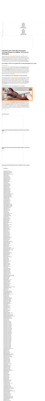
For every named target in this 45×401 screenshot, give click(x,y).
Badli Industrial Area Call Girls (7, 224)
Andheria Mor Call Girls (6, 192)
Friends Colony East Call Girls (7, 356)
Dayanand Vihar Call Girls (7, 299)
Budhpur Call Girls (6, 265)
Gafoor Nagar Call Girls (6, 358)
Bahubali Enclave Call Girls (7, 226)
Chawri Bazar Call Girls (6, 276)
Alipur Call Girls (5, 182)
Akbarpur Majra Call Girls (7, 178)
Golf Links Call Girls (6, 378)
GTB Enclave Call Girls (6, 391)
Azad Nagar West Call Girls (7, 215)
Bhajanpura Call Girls (6, 250)
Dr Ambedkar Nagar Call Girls (7, 318)
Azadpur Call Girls (6, 216)
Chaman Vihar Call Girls (6, 268)
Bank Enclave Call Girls (6, 234)
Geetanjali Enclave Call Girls (7, 369)
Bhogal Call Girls (5, 257)
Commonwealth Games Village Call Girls (9, 286)
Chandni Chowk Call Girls (7, 273)
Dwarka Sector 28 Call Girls (7, 340)
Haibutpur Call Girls (6, 399)
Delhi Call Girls (23, 27)
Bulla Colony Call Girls (6, 266)
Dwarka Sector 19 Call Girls (7, 333)
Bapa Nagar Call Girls (6, 236)
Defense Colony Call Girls (7, 301)
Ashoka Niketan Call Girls (7, 207)
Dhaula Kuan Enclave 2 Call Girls (8, 315)
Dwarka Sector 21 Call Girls (7, 336)
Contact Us (23, 26)
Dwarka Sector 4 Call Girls (7, 342)
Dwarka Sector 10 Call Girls (7, 322)
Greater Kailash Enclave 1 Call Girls (8, 387)
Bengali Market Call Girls (7, 245)
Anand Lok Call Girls (6, 188)
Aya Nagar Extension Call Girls (7, 213)
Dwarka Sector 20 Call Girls (7, 335)
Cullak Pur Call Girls (6, 289)
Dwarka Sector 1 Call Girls (7, 321)
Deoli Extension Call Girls (7, 305)
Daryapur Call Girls (6, 295)
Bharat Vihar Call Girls (6, 254)
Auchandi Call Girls (6, 211)
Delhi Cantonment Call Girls (7, 303)
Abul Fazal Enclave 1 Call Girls (7, 171)
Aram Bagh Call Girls (6, 197)
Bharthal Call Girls (6, 255)
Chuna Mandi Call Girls (6, 285)
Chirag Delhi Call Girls (6, 280)
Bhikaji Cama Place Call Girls (7, 256)
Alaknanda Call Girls (6, 180)
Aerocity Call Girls (6, 175)
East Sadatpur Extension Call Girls (8, 348)
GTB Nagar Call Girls (6, 392)
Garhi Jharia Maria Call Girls (7, 364)
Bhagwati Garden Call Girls (7, 247)
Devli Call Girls (5, 308)
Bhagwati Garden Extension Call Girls (8, 248)
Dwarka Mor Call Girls (6, 320)
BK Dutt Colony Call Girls (7, 260)
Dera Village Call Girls (6, 307)
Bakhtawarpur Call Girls (6, 229)
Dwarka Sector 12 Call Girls (7, 323)
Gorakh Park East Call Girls (7, 379)
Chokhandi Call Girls (6, 284)
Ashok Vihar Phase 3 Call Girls (7, 205)
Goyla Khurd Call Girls (6, 384)
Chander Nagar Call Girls (7, 271)
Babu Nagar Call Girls (6, 220)
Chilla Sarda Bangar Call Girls (7, 279)
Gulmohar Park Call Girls (7, 395)
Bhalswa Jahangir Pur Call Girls (7, 252)
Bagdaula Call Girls (6, 225)
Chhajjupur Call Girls (6, 277)
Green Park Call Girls (6, 389)
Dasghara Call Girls (6, 296)
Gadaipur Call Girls (6, 357)
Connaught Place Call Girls (7, 287)
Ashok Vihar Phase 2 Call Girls (7, 204)
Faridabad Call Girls (6, 349)
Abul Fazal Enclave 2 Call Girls (7, 172)
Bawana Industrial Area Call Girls (8, 241)
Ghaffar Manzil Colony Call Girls (8, 370)
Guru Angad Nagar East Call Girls (8, 396)
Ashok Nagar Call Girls (6, 202)
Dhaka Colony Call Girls (6, 309)
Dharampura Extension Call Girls (8, 312)
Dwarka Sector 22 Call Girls (7, 337)
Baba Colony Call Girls (6, 218)
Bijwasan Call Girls (6, 259)
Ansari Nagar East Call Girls (7, 194)
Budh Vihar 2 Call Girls (6, 264)
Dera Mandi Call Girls (6, 306)
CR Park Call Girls (6, 288)
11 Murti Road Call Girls (6, 170)
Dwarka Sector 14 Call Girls (7, 326)
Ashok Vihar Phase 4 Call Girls (7, 206)
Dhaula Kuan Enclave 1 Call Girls (8, 314)
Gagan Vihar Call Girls (6, 359)
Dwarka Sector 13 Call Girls (7, 325)
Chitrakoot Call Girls (6, 282)
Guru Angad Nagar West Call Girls (8, 397)
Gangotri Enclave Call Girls (7, 363)
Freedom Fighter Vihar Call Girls (8, 354)
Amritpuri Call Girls (6, 186)
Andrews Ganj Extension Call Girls (8, 193)
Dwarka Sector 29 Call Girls (7, 341)
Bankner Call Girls (6, 235)
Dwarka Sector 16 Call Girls (7, 327)
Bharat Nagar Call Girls (6, 253)
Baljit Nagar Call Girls (6, 233)
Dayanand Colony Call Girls (7, 298)
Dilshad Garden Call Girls (7, 316)
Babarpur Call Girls (6, 219)
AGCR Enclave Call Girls (7, 177)
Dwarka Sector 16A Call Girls (7, 328)
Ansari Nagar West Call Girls (7, 195)
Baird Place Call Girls (6, 227)
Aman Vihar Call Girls (6, 183)
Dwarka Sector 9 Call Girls (7, 346)
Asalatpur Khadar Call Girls (7, 200)
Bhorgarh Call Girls (6, 258)
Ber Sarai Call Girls (6, 246)
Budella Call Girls (5, 262)
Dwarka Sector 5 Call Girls (7, 343)
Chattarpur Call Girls (6, 274)
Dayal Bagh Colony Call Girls (7, 297)
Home (23, 23)
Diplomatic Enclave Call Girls (7, 317)
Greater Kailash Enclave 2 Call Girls (8, 388)
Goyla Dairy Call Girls (6, 383)
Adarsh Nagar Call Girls (6, 173)
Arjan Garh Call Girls (6, 198)
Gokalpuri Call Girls (6, 376)
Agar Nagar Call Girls (6, 176)
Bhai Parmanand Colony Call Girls (8, 249)
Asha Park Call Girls (6, 201)
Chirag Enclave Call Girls (7, 281)
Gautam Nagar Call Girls (6, 367)
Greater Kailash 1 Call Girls (7, 386)
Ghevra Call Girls (5, 372)
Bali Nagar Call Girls (6, 232)
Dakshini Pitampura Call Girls (7, 292)
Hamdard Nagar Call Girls (7, 400)
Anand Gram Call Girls (6, 187)
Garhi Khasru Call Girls (6, 365)
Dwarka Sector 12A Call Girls (7, 324)
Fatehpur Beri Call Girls (6, 352)
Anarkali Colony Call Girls (7, 191)
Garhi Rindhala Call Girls (7, 366)
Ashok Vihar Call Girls (6, 203)
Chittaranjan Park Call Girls (7, 283)
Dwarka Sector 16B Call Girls (7, 329)
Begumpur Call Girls (6, 244)
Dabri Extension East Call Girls (7, 291)
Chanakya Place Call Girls (7, 269)
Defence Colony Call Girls (7, 300)
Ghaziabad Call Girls (6, 371)
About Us (23, 24)
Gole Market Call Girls (6, 377)
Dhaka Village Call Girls (6, 310)
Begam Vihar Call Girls (6, 243)
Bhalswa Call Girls (6, 251)
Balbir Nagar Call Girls (6, 231)
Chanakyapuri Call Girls (6, 270)
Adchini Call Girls (5, 174)
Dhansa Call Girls (5, 311)
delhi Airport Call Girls (6, 302)
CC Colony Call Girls (6, 267)
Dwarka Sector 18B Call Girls (7, 332)
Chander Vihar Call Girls (6, 272)
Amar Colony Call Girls (6, 184)
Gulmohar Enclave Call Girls (7, 394)
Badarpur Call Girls (6, 221)
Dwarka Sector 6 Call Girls (7, 344)
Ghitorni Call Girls (6, 373)
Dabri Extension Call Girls (7, 290)
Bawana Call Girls (6, 240)
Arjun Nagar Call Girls (6, 199)
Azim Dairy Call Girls (6, 217)
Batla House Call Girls (6, 239)
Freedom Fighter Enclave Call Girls (8, 353)
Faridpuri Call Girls (6, 350)
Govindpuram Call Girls (6, 381)
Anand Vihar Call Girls (6, 190)
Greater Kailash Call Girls (7, 385)
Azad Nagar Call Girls (6, 214)
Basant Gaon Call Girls (6, 238)
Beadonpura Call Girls (6, 242)
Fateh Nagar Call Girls (6, 351)
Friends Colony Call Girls (7, 355)
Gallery (23, 31)
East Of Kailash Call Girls (7, 347)
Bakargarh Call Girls (6, 228)
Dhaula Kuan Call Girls (6, 313)
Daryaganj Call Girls (6, 294)
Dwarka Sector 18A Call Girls (7, 331)
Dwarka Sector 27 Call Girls (7, 339)
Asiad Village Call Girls (6, 209)
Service (23, 25)
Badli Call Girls (5, 223)
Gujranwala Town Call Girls (7, 393)
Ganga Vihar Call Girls (6, 362)
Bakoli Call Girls (5, 230)
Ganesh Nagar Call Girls (6, 361)
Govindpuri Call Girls (6, 382)
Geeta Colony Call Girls (6, 368)
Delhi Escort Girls (17, 72)
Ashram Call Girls (5, 208)
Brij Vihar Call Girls (6, 261)
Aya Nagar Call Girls (6, 212)
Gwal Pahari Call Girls (6, 398)
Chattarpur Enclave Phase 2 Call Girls (8, 275)
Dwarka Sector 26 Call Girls (7, 338)
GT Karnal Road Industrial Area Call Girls (9, 390)
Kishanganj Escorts (13, 56)
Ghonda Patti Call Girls (6, 374)
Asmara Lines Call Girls (6, 210)
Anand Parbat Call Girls (6, 189)
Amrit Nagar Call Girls (6, 185)
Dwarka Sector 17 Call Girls (7, 330)
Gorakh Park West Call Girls (7, 380)
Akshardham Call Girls (6, 179)
